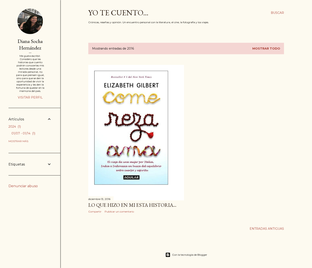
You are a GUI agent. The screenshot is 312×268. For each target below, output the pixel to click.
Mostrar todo (266, 48)
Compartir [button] (94, 211)
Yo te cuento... (118, 13)
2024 (14, 126)
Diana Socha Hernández (30, 44)
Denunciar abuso (23, 186)
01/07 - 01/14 (22, 133)
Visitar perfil (30, 97)
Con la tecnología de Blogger (189, 254)
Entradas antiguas (267, 229)
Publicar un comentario (119, 211)
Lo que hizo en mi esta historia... (132, 205)
